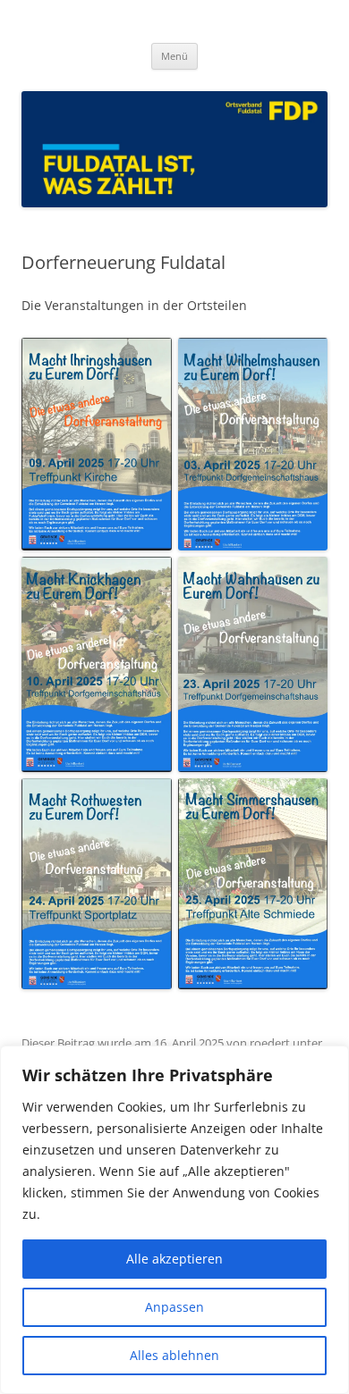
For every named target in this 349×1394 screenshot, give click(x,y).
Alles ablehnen (174, 1355)
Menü (174, 56)
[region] (174, 1220)
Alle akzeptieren (174, 1258)
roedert (270, 1043)
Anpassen (174, 1306)
